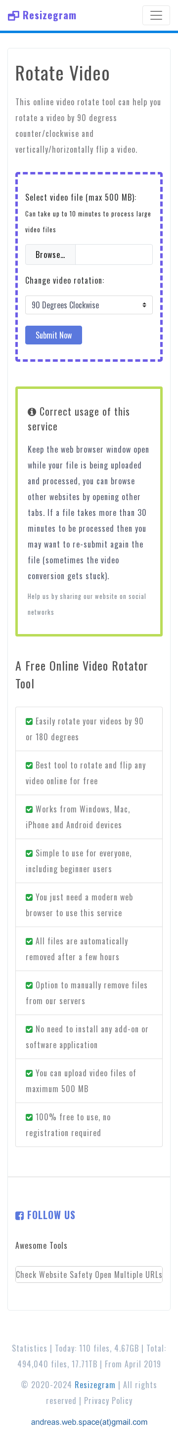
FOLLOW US (50, 1214)
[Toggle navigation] (156, 15)
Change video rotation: (64, 280)
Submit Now (54, 335)
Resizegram (48, 14)
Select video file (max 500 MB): (88, 212)
